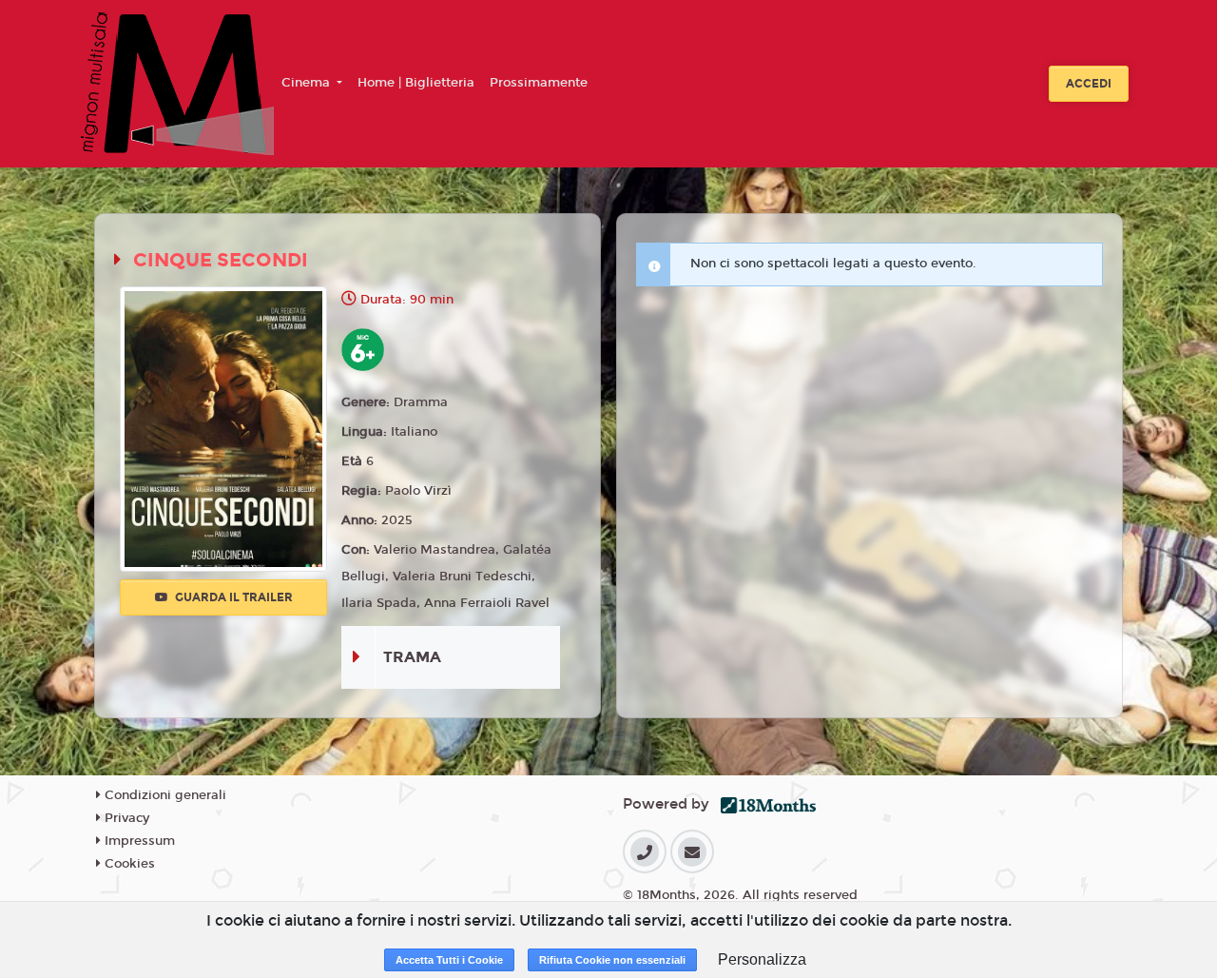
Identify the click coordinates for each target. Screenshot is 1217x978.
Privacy (125, 818)
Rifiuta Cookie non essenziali (612, 960)
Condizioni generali (163, 795)
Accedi (1088, 83)
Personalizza (762, 959)
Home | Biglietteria (415, 82)
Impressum (138, 841)
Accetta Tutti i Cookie (449, 960)
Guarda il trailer (232, 597)
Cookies (128, 863)
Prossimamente (539, 82)
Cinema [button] (307, 82)
